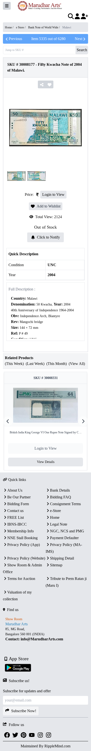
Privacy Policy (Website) (26, 558)
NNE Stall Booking (22, 538)
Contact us (15, 511)
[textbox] (45, 324)
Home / (9, 27)
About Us (14, 490)
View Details (45, 462)
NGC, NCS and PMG (67, 531)
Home (54, 517)
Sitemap (56, 565)
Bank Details (60, 490)
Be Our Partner (19, 497)
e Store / (21, 27)
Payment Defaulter (64, 538)
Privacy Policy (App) (23, 545)
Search (82, 50)
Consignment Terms (65, 504)
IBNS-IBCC (17, 524)
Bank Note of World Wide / (44, 27)
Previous (15, 39)
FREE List (15, 517)
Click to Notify (48, 237)
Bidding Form (18, 504)
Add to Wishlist (48, 206)
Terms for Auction (21, 579)
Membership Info (20, 531)
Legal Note (58, 524)
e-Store (55, 511)
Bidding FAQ (60, 497)
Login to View (53, 194)
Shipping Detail (62, 558)
